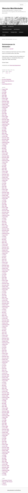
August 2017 (5, 253)
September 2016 (5, 270)
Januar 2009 (4, 409)
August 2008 (5, 417)
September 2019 (5, 215)
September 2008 (5, 415)
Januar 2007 (4, 446)
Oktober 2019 (5, 213)
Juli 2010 (4, 382)
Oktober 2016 (5, 268)
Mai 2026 (4, 93)
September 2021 (5, 178)
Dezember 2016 (5, 265)
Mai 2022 (4, 166)
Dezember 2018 (5, 229)
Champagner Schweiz (7, 480)
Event (3, 82)
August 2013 (5, 326)
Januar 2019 (4, 227)
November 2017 (5, 248)
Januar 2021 (4, 191)
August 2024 (5, 125)
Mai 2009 (4, 403)
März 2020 (4, 206)
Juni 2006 (4, 456)
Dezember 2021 (5, 174)
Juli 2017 (4, 254)
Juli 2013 (4, 327)
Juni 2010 (4, 383)
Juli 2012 (4, 346)
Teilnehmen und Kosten (7, 29)
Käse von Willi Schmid (7, 481)
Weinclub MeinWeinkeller (12, 8)
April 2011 (4, 368)
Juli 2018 (4, 236)
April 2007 (4, 441)
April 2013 (4, 332)
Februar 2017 (5, 262)
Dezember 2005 (5, 465)
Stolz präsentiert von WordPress (14, 490)
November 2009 (5, 394)
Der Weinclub (11, 26)
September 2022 (5, 160)
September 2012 (5, 342)
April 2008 (4, 423)
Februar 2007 (5, 444)
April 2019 (4, 222)
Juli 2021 (4, 181)
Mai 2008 (4, 421)
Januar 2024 (4, 136)
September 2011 (5, 361)
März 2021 (4, 188)
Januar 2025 (4, 118)
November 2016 (5, 267)
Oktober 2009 (5, 396)
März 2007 (4, 443)
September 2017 (5, 251)
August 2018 (5, 235)
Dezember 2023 (5, 137)
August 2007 (5, 435)
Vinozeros (4, 484)
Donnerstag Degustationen (15, 65)
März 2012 (4, 352)
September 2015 (5, 288)
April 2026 (4, 95)
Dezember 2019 (5, 210)
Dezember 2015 (5, 283)
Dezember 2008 (5, 411)
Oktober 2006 (5, 450)
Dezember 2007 (5, 429)
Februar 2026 (5, 98)
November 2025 (5, 103)
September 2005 (5, 470)
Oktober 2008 (5, 414)
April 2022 (4, 168)
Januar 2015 (4, 300)
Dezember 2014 (5, 301)
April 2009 (4, 405)
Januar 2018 (4, 245)
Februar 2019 (5, 226)
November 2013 (5, 321)
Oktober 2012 (5, 341)
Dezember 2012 (5, 338)
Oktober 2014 (5, 304)
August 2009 (5, 399)
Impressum (21, 32)
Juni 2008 (4, 420)
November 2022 (5, 157)
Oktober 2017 (5, 250)
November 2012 (5, 339)
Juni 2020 (4, 201)
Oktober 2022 (5, 159)
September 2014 (5, 306)
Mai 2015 (4, 294)
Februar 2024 (5, 134)
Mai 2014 (4, 312)
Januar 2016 (4, 282)
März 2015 (4, 297)
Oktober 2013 (5, 323)
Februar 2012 (5, 353)
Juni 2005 (4, 475)
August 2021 (5, 180)
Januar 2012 (4, 355)
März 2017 (4, 260)
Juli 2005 (4, 473)
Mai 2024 (4, 130)
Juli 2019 (4, 218)
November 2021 (5, 175)
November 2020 (5, 194)
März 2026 (4, 96)
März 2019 (4, 224)
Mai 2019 (4, 221)
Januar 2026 (4, 99)
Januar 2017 (4, 264)
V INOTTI (4, 483)
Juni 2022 (4, 165)
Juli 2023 (4, 145)
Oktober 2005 (5, 468)
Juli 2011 (4, 364)
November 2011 (5, 358)
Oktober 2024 (5, 122)
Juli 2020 (4, 200)
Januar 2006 (4, 464)
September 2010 (5, 379)
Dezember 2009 (5, 393)
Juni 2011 (4, 365)
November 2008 (5, 412)
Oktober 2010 (5, 377)
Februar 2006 (5, 462)
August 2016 (5, 271)
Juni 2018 (4, 238)
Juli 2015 (4, 291)
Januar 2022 (4, 172)
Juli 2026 (4, 90)
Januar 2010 (4, 391)
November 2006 (5, 449)
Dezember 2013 (5, 320)
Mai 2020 (4, 203)
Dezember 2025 (5, 101)
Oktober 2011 (5, 359)
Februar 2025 (5, 116)
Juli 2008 (4, 418)
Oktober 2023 (5, 141)
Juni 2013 (4, 329)
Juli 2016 (4, 273)
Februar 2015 (5, 298)
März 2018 (4, 242)
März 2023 (4, 151)
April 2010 (4, 386)
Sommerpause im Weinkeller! (8, 45)
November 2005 (5, 467)
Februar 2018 (5, 244)
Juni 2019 (4, 219)
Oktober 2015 (5, 286)
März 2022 (4, 169)
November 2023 (5, 139)
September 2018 (5, 233)
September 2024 (5, 124)
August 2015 (5, 289)
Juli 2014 (4, 309)
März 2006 (4, 461)
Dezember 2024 (5, 119)
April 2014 (4, 314)
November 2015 (5, 285)
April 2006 (4, 459)
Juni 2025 (4, 110)
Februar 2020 (5, 207)
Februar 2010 (5, 390)
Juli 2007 (4, 437)
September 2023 (5, 142)
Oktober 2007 (5, 432)
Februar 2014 (5, 317)
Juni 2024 (4, 128)
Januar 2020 (4, 209)
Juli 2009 (4, 400)
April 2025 (4, 113)
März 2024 (4, 133)
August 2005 (5, 472)
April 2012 (4, 350)
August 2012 (5, 344)
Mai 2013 (4, 330)
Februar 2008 (5, 426)
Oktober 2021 (5, 177)
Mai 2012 (4, 349)
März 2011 (4, 370)
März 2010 (4, 388)
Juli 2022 (4, 163)
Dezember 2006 (5, 447)
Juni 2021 (4, 183)
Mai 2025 (4, 112)
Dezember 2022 (5, 156)
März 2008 (4, 424)
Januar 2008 (4, 427)
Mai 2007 (4, 440)
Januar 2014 (4, 318)
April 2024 (4, 131)
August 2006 (5, 453)
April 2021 (4, 186)
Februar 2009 (5, 408)
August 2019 (5, 216)
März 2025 (4, 115)
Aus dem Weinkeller (6, 79)
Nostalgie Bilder (14, 32)
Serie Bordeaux (5, 32)
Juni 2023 (4, 147)
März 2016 (4, 279)
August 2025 (5, 107)
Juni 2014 (4, 311)
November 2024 (5, 121)
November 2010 (5, 376)
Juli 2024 (4, 127)
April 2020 (4, 204)
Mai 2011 (4, 367)
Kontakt (3, 35)
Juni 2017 (4, 256)
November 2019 (5, 212)
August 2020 (5, 198)
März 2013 (4, 333)
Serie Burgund (17, 29)
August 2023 (5, 144)
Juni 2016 (4, 274)
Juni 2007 (4, 438)
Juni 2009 (4, 402)
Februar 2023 (5, 153)
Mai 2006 (4, 458)
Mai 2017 (4, 257)
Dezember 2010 (5, 374)
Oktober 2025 (5, 104)
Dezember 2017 (5, 247)
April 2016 (4, 277)
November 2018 (5, 230)
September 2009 (5, 397)
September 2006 (5, 452)
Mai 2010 (4, 385)
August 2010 (5, 380)
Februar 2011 (5, 371)
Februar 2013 (5, 335)
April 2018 (4, 241)
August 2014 (5, 307)
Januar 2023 (4, 154)
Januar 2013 (4, 336)
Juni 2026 (4, 92)
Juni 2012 (4, 347)
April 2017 (4, 259)
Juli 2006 (4, 455)
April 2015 (4, 295)
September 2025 (5, 106)
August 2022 (5, 162)
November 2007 (5, 431)
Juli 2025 (4, 109)
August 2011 (5, 362)
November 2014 (5, 303)
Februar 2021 (5, 189)
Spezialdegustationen (7, 84)
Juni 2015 (4, 292)
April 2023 (4, 150)
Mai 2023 (4, 148)
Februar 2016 (5, 280)
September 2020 (5, 197)
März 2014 (4, 315)
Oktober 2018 (5, 232)
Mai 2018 (4, 239)
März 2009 (4, 406)
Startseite (4, 26)
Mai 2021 (4, 185)
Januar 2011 (4, 373)
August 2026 (5, 89)
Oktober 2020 (5, 195)
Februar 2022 (5, 171)
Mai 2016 (4, 276)
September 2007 (5, 434)
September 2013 (5, 324)
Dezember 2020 (5, 192)
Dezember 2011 (5, 356)
